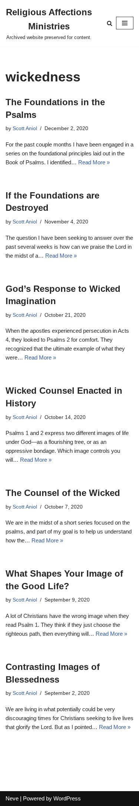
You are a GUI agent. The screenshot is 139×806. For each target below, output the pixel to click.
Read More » (94, 162)
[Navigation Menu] (124, 23)
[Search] (109, 23)
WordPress (67, 798)
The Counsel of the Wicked (63, 493)
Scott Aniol (25, 128)
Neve (12, 798)
